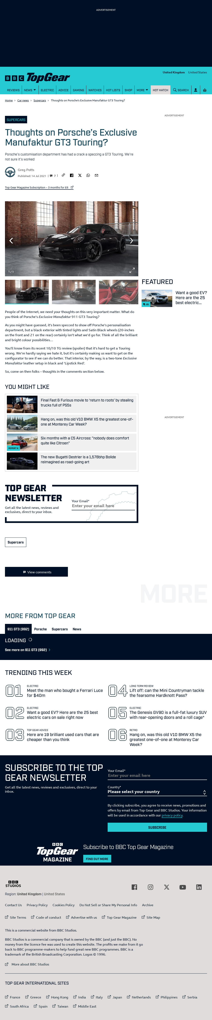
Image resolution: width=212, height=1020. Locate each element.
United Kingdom (174, 72)
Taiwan (62, 1006)
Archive (147, 905)
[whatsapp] (88, 175)
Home (9, 100)
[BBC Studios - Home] (15, 883)
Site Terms (18, 917)
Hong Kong (59, 997)
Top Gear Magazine (122, 917)
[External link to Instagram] (150, 887)
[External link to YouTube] (182, 887)
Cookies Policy (64, 905)
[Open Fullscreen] (132, 270)
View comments (39, 572)
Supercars (40, 100)
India (82, 997)
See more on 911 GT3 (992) (26, 650)
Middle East (87, 1006)
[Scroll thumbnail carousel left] (121, 290)
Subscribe (157, 827)
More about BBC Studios (27, 964)
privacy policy (172, 815)
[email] (96, 175)
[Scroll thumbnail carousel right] (132, 290)
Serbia (192, 997)
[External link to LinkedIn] (199, 887)
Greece (35, 997)
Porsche (40, 629)
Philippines (169, 997)
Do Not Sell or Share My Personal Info (108, 905)
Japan (117, 997)
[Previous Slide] (11, 240)
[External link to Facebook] (134, 887)
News (77, 629)
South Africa (19, 1006)
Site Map (153, 917)
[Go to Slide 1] (27, 292)
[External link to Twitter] (166, 887)
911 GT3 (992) (18, 629)
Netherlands (141, 997)
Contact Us (13, 905)
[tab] (18, 629)
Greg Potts (26, 170)
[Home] (37, 76)
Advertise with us (84, 917)
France (15, 997)
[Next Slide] (132, 240)
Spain (43, 1006)
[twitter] (80, 175)
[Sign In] (196, 89)
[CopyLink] (63, 175)
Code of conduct (48, 917)
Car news (23, 100)
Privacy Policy (37, 905)
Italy (99, 997)
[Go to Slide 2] (74, 292)
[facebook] (71, 175)
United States (197, 72)
